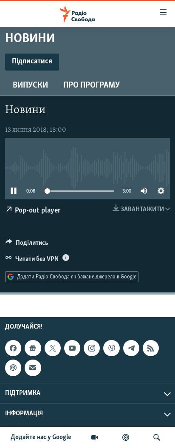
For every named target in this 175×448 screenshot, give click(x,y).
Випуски (30, 85)
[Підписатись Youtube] (72, 348)
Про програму (91, 85)
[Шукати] (156, 437)
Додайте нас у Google (41, 437)
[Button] (27, 245)
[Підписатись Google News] (33, 348)
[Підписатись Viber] (111, 348)
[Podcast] (13, 368)
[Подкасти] (125, 437)
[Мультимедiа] (94, 437)
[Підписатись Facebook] (13, 348)
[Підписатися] (33, 368)
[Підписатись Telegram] (131, 348)
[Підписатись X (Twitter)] (53, 348)
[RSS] (151, 348)
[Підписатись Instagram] (92, 348)
